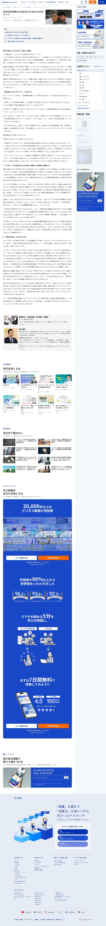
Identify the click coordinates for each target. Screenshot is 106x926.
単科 (66, 838)
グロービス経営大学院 (26, 7)
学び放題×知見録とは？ (98, 66)
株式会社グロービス (18, 893)
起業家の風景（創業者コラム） (84, 108)
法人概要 (16, 919)
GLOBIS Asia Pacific (39, 893)
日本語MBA (16, 862)
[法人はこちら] (102, 2)
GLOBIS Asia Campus (39, 894)
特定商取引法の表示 (50, 919)
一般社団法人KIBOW (59, 894)
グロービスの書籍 (58, 860)
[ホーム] (3, 7)
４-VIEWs (45, 57)
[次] (69, 383)
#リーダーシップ (7, 20)
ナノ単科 (65, 844)
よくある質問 (42, 919)
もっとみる (21, 324)
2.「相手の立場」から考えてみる (15, 41)
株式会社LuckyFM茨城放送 (60, 900)
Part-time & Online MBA (20, 877)
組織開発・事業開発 (38, 870)
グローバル (81, 85)
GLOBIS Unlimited (18, 883)
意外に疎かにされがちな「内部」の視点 (17, 32)
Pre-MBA (17, 873)
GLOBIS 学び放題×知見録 (19, 881)
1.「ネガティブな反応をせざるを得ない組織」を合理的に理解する (24, 38)
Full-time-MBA (18, 875)
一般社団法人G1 (58, 893)
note (82, 912)
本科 (67, 831)
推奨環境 (36, 919)
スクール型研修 (37, 862)
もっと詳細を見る (21, 558)
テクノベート (82, 93)
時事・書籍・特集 (83, 96)
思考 (80, 73)
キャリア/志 (81, 99)
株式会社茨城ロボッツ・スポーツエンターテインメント (63, 897)
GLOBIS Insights (57, 864)
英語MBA (16, 870)
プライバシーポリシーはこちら (38, 784)
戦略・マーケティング (84, 76)
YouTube (28, 912)
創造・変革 (81, 88)
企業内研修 (36, 860)
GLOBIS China (38, 896)
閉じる (69, 29)
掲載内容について (60, 919)
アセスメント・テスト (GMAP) (40, 866)
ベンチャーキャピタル (79, 860)
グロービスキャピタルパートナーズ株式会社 (22, 897)
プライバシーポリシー (28, 919)
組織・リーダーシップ (84, 79)
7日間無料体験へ (92, 2)
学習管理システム (38, 868)
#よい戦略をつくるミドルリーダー (31, 20)
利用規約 (21, 919)
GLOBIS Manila (38, 900)
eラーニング (36, 864)
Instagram (51, 912)
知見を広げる (8, 7)
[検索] (82, 2)
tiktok (39, 912)
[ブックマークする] (18, 385)
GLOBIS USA (37, 904)
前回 (4, 67)
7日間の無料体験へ (53, 558)
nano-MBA (17, 872)
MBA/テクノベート (16, 7)
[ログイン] (86, 2)
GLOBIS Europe (38, 898)
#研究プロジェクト (17, 20)
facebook (72, 912)
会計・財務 (81, 82)
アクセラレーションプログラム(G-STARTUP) (81, 863)
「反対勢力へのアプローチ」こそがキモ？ (18, 35)
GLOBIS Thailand (38, 902)
